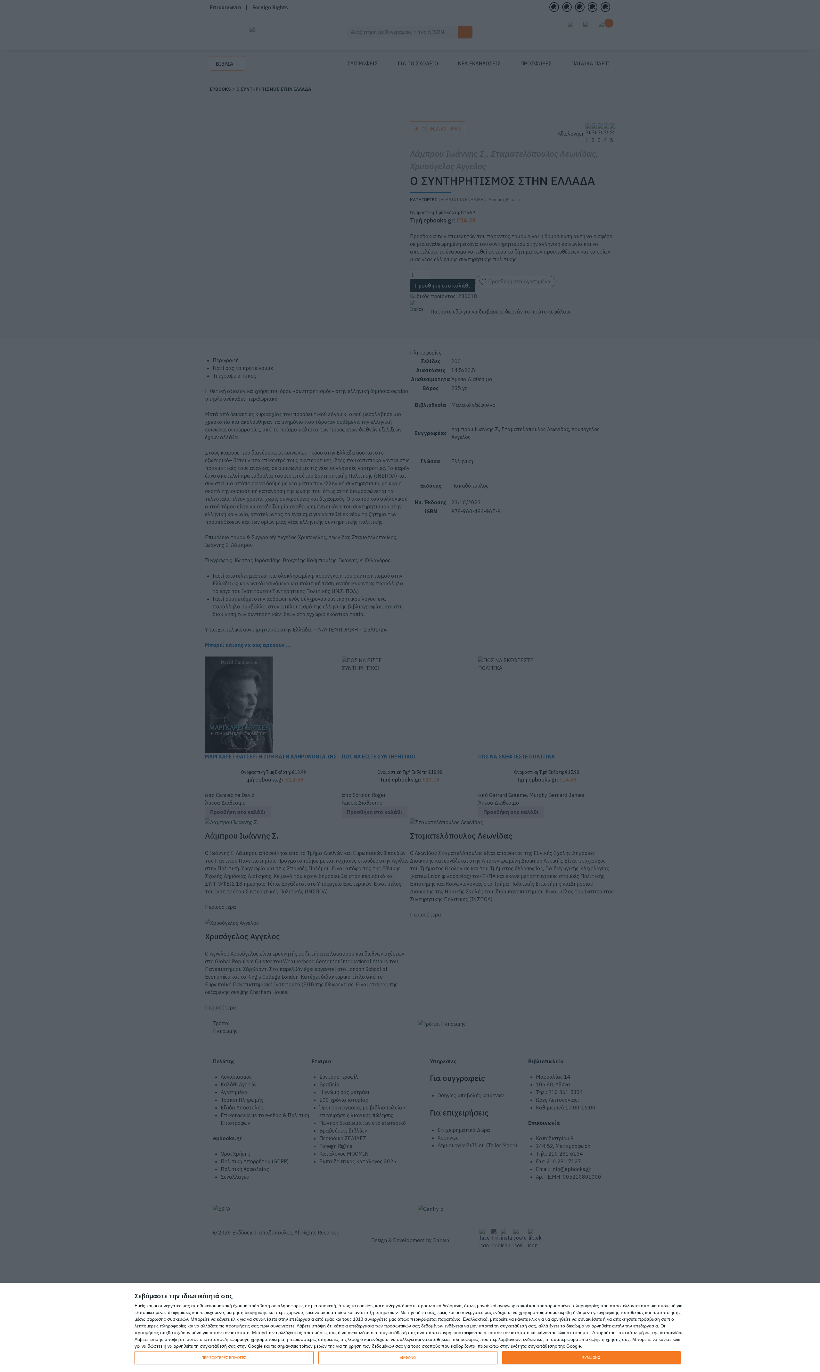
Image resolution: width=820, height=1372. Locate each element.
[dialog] (410, 1327)
